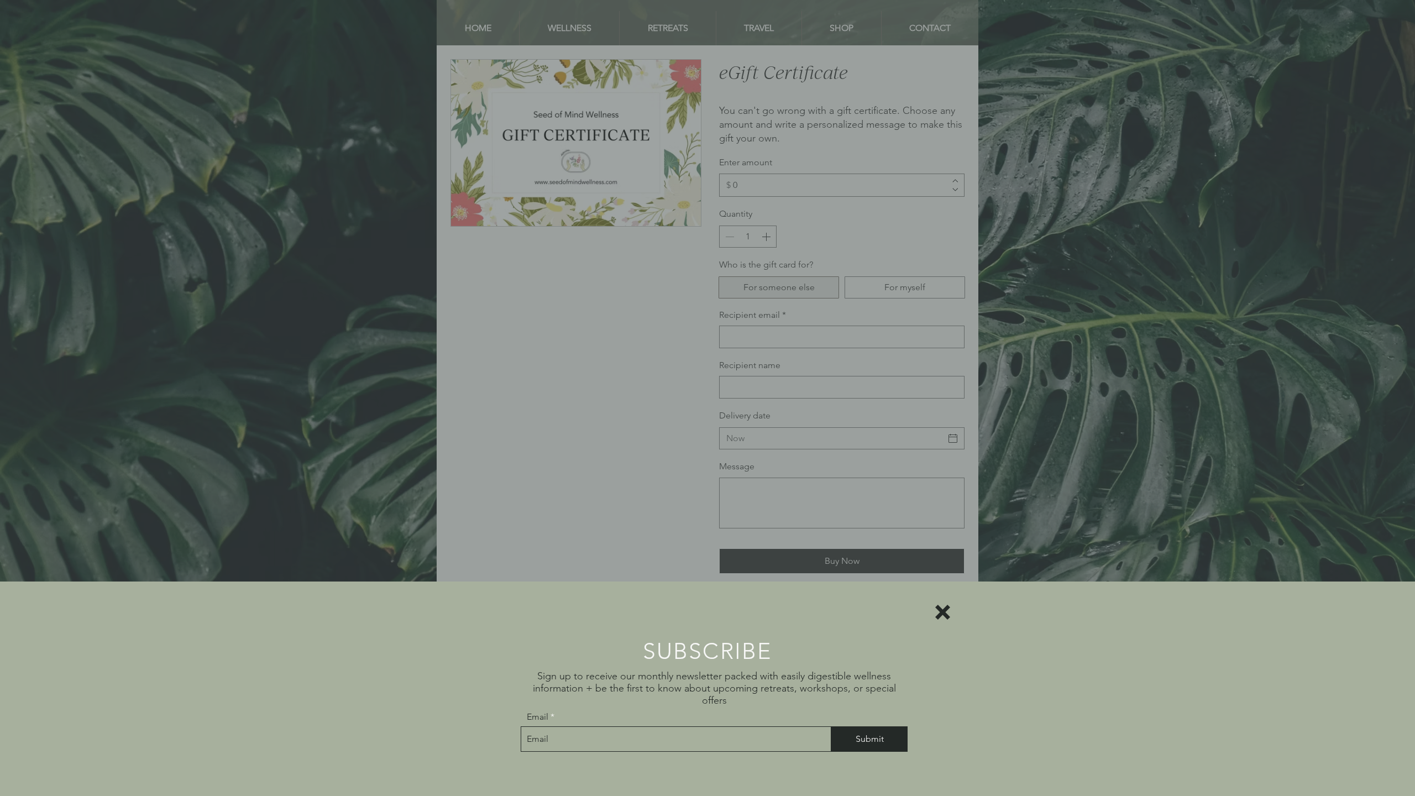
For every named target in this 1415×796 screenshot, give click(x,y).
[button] (942, 612)
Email (537, 717)
